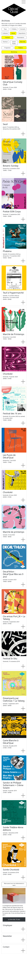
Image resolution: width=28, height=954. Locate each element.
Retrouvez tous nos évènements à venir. (14, 884)
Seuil (5, 124)
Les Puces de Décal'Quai (9, 456)
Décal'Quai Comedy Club (12, 83)
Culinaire (5, 33)
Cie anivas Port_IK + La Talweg (14, 617)
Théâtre (20, 48)
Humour (5, 42)
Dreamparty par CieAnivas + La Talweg (13, 699)
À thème (14, 29)
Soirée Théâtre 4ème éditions (13, 828)
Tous (5, 29)
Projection (7, 48)
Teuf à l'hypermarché (13, 292)
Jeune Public (14, 42)
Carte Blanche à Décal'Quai (10, 741)
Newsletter (7, 936)
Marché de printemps (13, 531)
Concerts (22, 29)
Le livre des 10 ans (14, 919)
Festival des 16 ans (12, 413)
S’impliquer (7, 925)
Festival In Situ (10, 658)
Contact (6, 947)
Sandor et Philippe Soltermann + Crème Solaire (13, 785)
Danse (13, 33)
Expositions (22, 33)
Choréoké (7, 373)
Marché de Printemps (13, 334)
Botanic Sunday (10, 165)
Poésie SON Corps (12, 211)
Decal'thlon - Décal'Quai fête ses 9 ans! (13, 574)
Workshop (14, 52)
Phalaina (7, 251)
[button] (24, 2)
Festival (7, 37)
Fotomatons (20, 37)
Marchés (22, 42)
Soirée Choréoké (11, 869)
